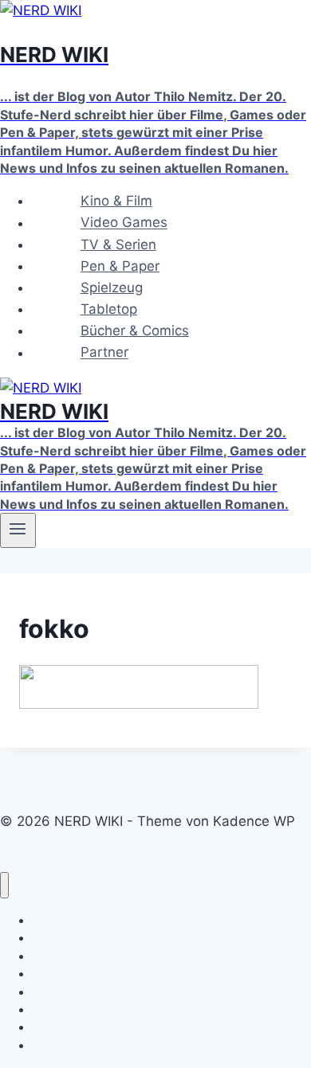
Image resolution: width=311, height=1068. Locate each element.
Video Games (124, 223)
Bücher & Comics (135, 330)
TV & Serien (118, 244)
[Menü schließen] (4, 885)
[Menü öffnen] (18, 530)
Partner (104, 353)
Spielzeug (112, 287)
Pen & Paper (120, 266)
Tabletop (109, 309)
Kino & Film (116, 201)
